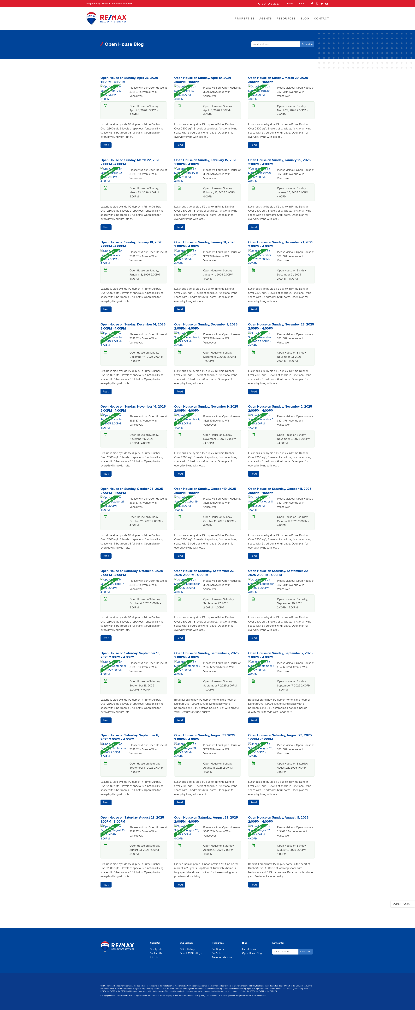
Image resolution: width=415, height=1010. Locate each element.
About (289, 3)
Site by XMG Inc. (260, 996)
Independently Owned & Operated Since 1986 (109, 3)
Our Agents (156, 949)
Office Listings (187, 949)
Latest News (249, 949)
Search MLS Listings (191, 953)
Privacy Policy (200, 996)
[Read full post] (114, 103)
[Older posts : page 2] (403, 903)
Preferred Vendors (222, 957)
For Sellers (217, 953)
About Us (155, 943)
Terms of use (212, 996)
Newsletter (278, 943)
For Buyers (218, 949)
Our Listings (186, 943)
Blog (244, 943)
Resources (218, 943)
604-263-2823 (271, 3)
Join (302, 3)
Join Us (154, 957)
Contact (321, 18)
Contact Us (156, 953)
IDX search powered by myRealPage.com (235, 996)
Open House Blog (252, 953)
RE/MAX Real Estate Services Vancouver (121, 946)
